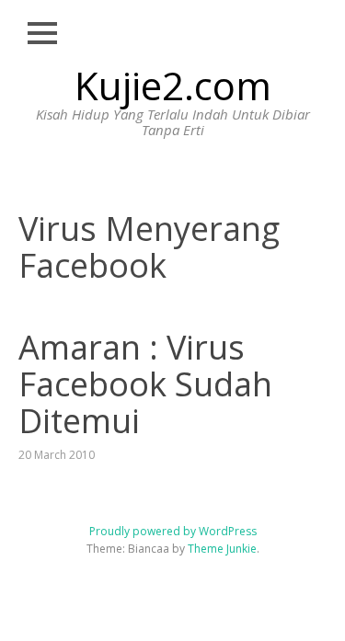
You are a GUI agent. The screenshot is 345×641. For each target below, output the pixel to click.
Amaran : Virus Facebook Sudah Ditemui (145, 383)
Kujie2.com (173, 85)
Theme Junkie (222, 548)
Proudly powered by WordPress (173, 531)
